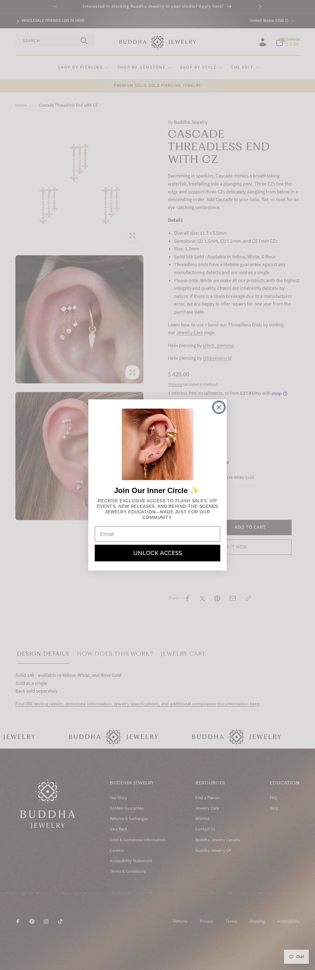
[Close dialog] (218, 407)
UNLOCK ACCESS (157, 553)
